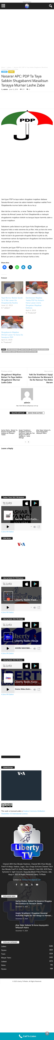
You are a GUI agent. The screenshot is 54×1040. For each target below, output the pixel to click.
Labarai (4, 961)
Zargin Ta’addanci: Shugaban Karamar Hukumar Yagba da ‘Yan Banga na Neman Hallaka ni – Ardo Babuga (27, 434)
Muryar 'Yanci (6, 958)
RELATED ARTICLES (18, 413)
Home (3, 67)
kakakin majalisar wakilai (39, 349)
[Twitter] (12, 362)
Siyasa (11, 72)
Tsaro (3, 954)
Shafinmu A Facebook (10, 757)
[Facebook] (5, 362)
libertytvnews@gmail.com (31, 880)
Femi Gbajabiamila (13, 349)
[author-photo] (27, 394)
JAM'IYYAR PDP (25, 349)
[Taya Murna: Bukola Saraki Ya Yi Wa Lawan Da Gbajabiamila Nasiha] (12, 287)
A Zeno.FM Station (7, 531)
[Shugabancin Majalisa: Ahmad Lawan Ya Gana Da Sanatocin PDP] (12, 322)
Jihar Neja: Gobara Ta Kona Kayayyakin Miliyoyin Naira (43, 431)
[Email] (35, 362)
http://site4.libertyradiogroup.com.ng (27, 405)
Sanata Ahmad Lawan (9, 352)
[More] (38, 102)
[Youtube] (37, 885)
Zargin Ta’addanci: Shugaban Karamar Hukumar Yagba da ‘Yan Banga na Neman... (34, 914)
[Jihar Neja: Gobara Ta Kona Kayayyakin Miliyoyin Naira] (44, 423)
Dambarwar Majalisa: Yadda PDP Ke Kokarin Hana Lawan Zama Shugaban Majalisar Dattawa (35, 303)
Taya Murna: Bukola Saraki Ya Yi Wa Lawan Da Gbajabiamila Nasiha (12, 300)
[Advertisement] (27, 37)
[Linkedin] (27, 362)
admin (5, 89)
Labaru (9, 67)
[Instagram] (22, 885)
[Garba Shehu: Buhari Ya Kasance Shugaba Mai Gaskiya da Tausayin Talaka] (9, 423)
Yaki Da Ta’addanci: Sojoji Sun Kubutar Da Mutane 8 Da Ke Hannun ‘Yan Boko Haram (40, 378)
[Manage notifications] (47, 1033)
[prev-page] (25, 442)
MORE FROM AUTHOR (35, 413)
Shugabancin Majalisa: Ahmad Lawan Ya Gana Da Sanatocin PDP (12, 334)
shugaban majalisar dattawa (27, 352)
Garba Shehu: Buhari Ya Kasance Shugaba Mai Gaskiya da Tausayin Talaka (9, 432)
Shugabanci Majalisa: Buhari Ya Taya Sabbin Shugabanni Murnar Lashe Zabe (11, 378)
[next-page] (28, 442)
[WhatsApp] (20, 362)
